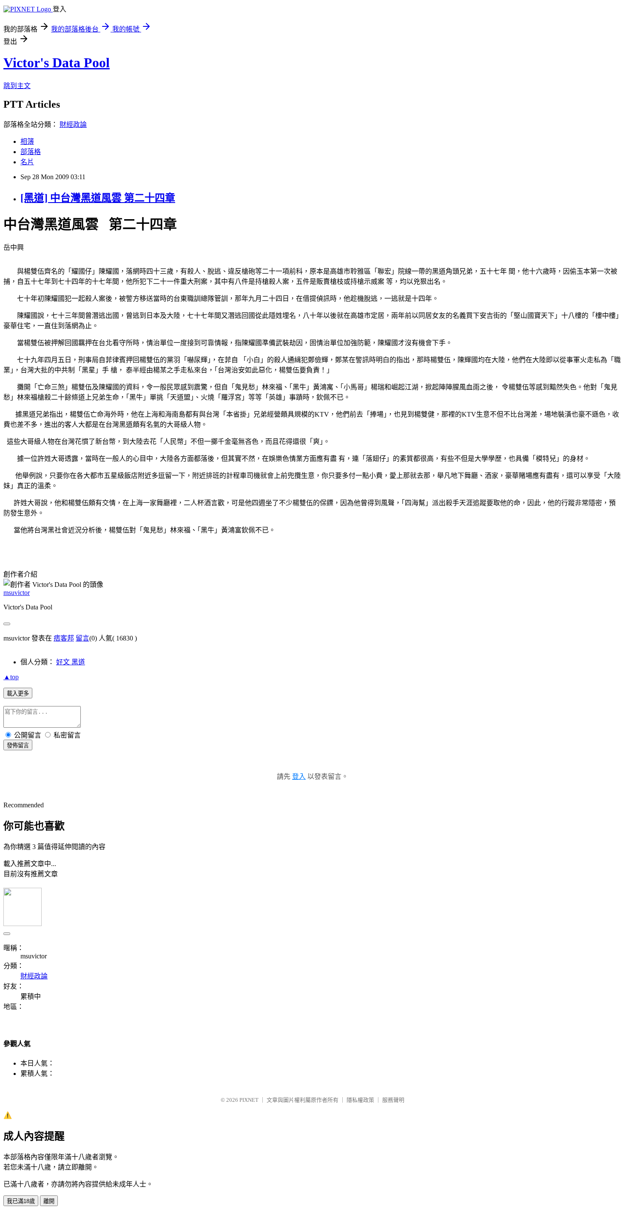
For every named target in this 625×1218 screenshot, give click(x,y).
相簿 (27, 141)
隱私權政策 (360, 1100)
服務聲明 (393, 1100)
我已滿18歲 (21, 1201)
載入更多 (18, 693)
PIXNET (249, 1100)
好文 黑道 (70, 662)
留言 (82, 638)
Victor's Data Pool (56, 62)
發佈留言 (18, 745)
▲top (11, 676)
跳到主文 (17, 85)
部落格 (30, 151)
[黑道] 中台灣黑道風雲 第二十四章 (97, 197)
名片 (27, 162)
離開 (48, 1201)
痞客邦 (64, 638)
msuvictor (16, 592)
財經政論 (73, 124)
